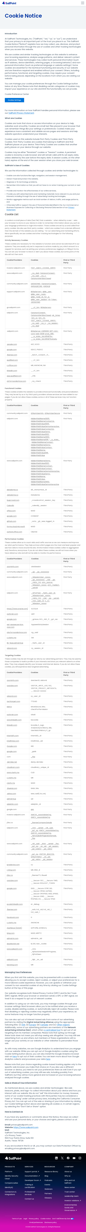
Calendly (10, 505)
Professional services (30, 1193)
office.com (11, 511)
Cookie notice (45, 1219)
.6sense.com (12, 355)
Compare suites (11, 1183)
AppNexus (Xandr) (14, 928)
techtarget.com (13, 701)
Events (47, 1184)
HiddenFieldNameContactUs (43, 421)
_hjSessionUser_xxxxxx (41, 577)
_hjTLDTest (36, 593)
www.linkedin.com (14, 720)
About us (68, 1171)
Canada (44, 1024)
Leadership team (71, 1196)
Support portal (31, 1171)
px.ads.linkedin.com (15, 904)
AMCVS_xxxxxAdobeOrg (41, 814)
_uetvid (34, 587)
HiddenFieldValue (38, 455)
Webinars (48, 1189)
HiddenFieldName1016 (40, 439)
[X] (62, 1158)
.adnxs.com (11, 793)
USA (23, 1024)
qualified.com (12, 360)
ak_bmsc (56, 315)
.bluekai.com (12, 788)
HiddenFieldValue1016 (39, 453)
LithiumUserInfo (37, 413)
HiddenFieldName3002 (40, 437)
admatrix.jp (11, 799)
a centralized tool (52, 1030)
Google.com (12, 746)
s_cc (47, 601)
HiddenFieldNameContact (42, 442)
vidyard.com (12, 648)
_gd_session (53, 846)
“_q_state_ (55, 439)
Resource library (51, 1171)
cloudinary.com (13, 767)
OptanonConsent (47, 273)
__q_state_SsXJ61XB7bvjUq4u (44, 339)
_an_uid (43, 846)
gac (32, 809)
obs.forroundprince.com (17, 632)
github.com (11, 521)
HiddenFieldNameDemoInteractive (45, 471)
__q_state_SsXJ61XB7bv (42, 336)
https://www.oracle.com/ (17, 609)
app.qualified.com (14, 376)
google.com (12, 349)
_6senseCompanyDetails (41, 822)
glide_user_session (39, 299)
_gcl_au (34, 830)
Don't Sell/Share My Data (61, 1219)
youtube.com (12, 685)
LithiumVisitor (36, 857)
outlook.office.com (14, 532)
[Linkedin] (56, 1158)
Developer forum (32, 1180)
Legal (25, 1219)
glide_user (47, 291)
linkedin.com (12, 370)
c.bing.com (11, 870)
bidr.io (9, 706)
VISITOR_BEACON (46, 854)
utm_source (47, 582)
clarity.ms (11, 783)
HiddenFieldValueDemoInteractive (45, 426)
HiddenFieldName (38, 450)
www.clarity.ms (13, 772)
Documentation (31, 1176)
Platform (8, 1171)
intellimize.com (13, 741)
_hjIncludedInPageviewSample (44, 836)
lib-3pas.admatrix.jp (15, 643)
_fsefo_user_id (48, 593)
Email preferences (36, 1222)
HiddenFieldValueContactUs (42, 429)
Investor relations (71, 1200)
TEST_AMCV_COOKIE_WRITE (43, 268)
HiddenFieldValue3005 (40, 424)
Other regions (63, 1024)
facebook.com (13, 917)
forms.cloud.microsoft (16, 526)
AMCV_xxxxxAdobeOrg (40, 817)
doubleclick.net (13, 944)
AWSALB (46, 286)
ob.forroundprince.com (16, 381)
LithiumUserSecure (52, 413)
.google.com (12, 344)
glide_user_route (38, 294)
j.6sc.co (10, 875)
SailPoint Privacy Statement (21, 113)
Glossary (48, 1198)
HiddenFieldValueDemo (40, 432)
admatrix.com (12, 938)
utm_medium (53, 585)
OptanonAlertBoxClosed (41, 278)
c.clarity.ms (11, 637)
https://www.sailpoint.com (26, 1127)
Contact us (29, 1199)
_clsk (48, 580)
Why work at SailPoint (69, 1181)
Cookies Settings (14, 100)
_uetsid (40, 828)
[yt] (74, 1158)
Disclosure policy (50, 1222)
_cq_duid (35, 273)
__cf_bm (35, 307)
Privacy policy (34, 1219)
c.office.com (12, 365)
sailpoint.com (12, 959)
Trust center (69, 1192)
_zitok (43, 843)
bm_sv (35, 318)
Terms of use (17, 1219)
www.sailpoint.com (14, 949)
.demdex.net (12, 762)
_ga (33, 572)
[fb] (68, 1158)
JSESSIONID (35, 302)
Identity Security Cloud (11, 1177)
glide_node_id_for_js (40, 297)
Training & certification (30, 1186)
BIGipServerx (36, 291)
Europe (32, 1024)
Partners (48, 1193)
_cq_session (52, 323)
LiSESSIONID (36, 284)
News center (69, 1187)
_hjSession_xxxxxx (39, 585)
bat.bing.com (12, 965)
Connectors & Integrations (10, 1193)
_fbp (33, 757)
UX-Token (52, 299)
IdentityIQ (9, 1187)
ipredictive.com (13, 865)
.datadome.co (12, 495)
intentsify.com (13, 735)
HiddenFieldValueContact (41, 447)
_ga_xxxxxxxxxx (42, 572)
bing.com (10, 933)
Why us (67, 1176)
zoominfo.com (13, 566)
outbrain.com (12, 614)
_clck (33, 828)
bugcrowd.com (13, 500)
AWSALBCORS (37, 286)
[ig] (80, 1158)
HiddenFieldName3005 (40, 418)
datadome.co (12, 489)
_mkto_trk (36, 582)
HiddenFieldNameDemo (41, 445)
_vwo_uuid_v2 (37, 601)
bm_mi (42, 318)
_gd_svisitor (36, 849)
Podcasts (48, 1180)
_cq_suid (35, 276)
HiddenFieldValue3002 (40, 434)
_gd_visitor (47, 849)
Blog (46, 1176)
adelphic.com (12, 804)
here (15, 1056)
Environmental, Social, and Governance (70, 1207)
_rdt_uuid (48, 828)
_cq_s (43, 276)
